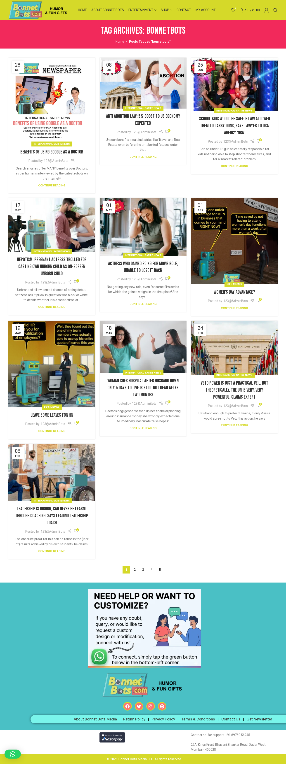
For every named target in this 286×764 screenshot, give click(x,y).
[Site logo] (39, 10)
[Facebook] (127, 706)
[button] (13, 754)
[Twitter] (139, 706)
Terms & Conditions (198, 719)
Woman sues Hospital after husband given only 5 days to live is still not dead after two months (143, 388)
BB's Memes (234, 284)
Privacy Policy (163, 719)
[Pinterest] (162, 706)
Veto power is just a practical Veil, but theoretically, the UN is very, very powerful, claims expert (234, 390)
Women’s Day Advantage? (234, 292)
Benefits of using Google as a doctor (51, 152)
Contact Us (230, 719)
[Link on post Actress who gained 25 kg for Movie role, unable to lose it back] (143, 227)
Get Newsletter (259, 719)
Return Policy (134, 719)
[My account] (266, 10)
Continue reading (51, 185)
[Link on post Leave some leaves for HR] (51, 364)
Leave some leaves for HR (52, 415)
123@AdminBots (56, 161)
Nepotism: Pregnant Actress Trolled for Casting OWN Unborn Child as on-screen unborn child (52, 267)
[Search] (275, 10)
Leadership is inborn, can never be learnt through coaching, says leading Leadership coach (51, 516)
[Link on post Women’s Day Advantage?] (234, 241)
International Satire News (52, 143)
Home (120, 41)
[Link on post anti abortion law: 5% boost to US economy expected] (143, 83)
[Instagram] (150, 706)
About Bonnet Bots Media (95, 719)
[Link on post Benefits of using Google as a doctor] (51, 101)
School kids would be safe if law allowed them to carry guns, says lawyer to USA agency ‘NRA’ (234, 126)
